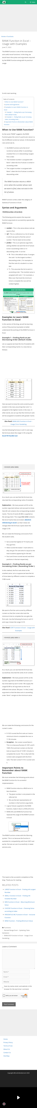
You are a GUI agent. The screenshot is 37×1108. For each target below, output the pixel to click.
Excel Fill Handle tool (9, 436)
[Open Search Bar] (25, 2)
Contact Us (7, 1053)
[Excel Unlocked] (4, 2)
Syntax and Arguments (12, 104)
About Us (6, 1049)
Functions (10, 36)
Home (3, 36)
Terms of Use (7, 1046)
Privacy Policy (8, 1042)
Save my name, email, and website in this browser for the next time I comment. (18, 987)
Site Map (6, 1056)
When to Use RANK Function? (14, 102)
